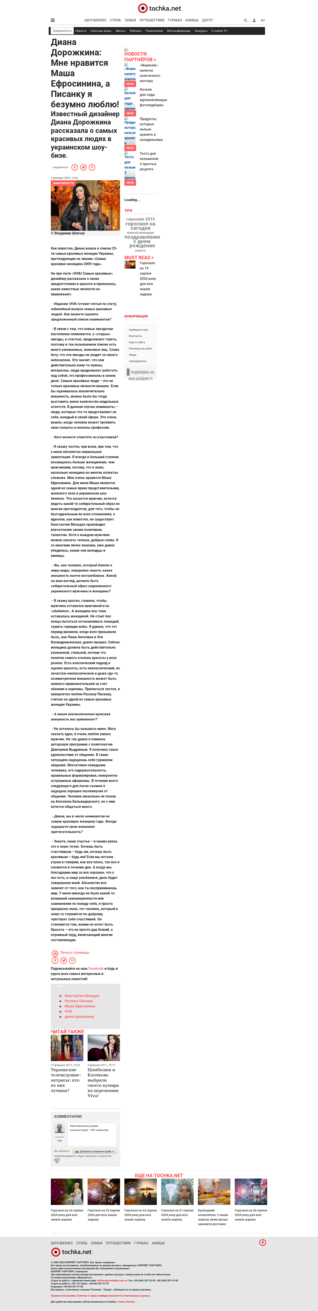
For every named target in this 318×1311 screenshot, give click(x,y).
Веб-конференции (178, 30)
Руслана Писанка (79, 1001)
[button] (254, 20)
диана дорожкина (79, 1017)
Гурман (175, 20)
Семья (130, 20)
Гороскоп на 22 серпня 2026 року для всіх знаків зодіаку (140, 1215)
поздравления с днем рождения (142, 241)
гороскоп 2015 (140, 219)
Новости (80, 30)
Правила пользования (63, 1295)
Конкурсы (201, 30)
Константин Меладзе (82, 996)
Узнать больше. (126, 1301)
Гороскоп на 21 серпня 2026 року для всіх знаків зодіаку (177, 1215)
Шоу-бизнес (95, 20)
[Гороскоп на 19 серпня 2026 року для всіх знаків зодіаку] (129, 265)
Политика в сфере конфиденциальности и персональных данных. (114, 1295)
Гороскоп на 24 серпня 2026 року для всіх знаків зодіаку (67, 1215)
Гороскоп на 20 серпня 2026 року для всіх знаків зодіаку (251, 1215)
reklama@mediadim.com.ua (112, 1280)
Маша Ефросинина (80, 1006)
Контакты (135, 336)
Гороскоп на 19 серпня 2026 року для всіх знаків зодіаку (148, 278)
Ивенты (120, 30)
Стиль (115, 20)
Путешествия (152, 20)
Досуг (207, 20)
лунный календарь (140, 232)
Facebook (96, 968)
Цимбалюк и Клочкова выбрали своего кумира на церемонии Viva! (103, 1082)
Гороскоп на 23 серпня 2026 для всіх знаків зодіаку (104, 1215)
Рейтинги (135, 30)
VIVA (68, 1011)
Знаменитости (62, 30)
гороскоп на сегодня (140, 226)
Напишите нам (138, 329)
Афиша (192, 20)
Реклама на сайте (140, 348)
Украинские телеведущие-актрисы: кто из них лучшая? (66, 1080)
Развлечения (154, 30)
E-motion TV (219, 30)
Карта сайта (137, 342)
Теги (128, 210)
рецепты (140, 250)
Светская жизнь (101, 30)
